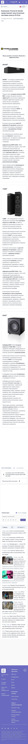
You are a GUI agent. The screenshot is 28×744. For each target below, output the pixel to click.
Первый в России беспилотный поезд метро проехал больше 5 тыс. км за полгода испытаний (14, 587)
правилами (24, 512)
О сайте (3, 679)
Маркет (13, 687)
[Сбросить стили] (13, 520)
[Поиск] (22, 2)
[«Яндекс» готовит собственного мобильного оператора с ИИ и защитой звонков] (7, 560)
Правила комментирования (16, 711)
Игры (12, 682)
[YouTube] (8, 728)
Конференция (14, 677)
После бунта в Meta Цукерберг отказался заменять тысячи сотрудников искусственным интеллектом (14, 577)
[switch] (17, 512)
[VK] (2, 728)
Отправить (23, 519)
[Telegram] (11, 728)
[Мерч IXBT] (19, 2)
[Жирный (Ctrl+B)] (3, 520)
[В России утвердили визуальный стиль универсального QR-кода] (7, 595)
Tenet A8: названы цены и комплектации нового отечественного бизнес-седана (13, 552)
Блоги (12, 679)
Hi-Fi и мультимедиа (19, 18)
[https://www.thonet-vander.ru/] (14, 49)
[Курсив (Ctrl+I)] (6, 520)
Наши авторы (14, 696)
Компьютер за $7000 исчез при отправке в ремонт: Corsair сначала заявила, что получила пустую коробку (13, 539)
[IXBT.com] (1, 6)
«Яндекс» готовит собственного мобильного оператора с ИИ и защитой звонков (14, 562)
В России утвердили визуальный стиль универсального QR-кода (19, 595)
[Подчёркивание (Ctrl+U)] (8, 520)
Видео (13, 685)
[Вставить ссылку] (15, 520)
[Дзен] (5, 728)
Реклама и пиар (15, 707)
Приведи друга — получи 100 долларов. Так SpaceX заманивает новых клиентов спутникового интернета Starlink (13, 546)
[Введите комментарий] (14, 516)
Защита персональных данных (15, 720)
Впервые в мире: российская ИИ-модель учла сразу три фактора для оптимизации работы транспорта (13, 626)
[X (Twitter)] (14, 728)
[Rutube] (17, 728)
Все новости (20, 527)
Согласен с (20, 512)
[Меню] (6, 2)
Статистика (14, 699)
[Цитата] (11, 520)
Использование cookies (15, 715)
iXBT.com (13, 674)
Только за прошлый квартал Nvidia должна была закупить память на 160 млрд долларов (14, 532)
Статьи (5, 6)
